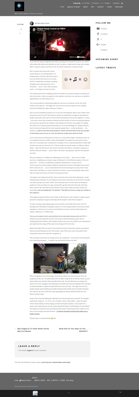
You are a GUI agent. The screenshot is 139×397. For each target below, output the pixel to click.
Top (62, 7)
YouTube (86, 3)
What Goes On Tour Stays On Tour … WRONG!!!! (73, 330)
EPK (92, 7)
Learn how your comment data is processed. (56, 362)
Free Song (119, 7)
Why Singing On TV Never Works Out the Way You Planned (33, 330)
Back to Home (74, 7)
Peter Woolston (42, 23)
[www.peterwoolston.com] (19, 10)
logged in (30, 350)
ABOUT (85, 7)
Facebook (95, 3)
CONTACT (100, 7)
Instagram (116, 3)
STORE (109, 7)
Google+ (107, 3)
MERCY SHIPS (40, 380)
